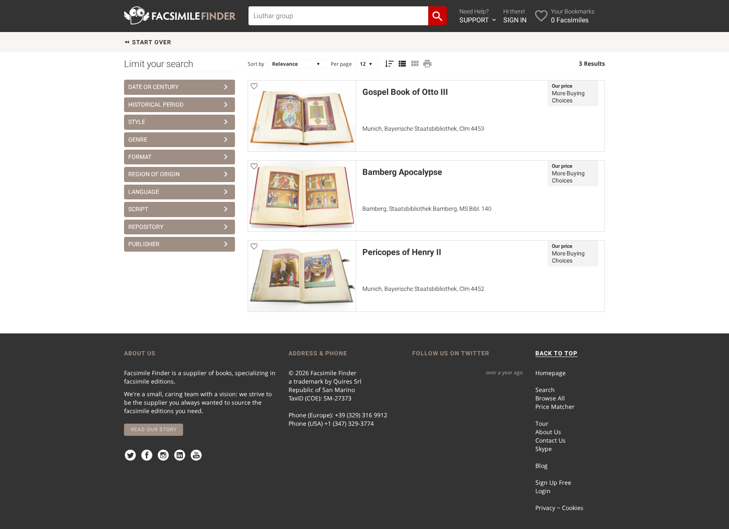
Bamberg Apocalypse (402, 172)
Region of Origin (154, 174)
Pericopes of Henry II (401, 252)
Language (143, 191)
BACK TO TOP (556, 353)
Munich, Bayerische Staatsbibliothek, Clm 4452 (423, 288)
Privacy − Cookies (559, 508)
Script (138, 209)
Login (543, 491)
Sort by (256, 63)
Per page (341, 63)
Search (545, 390)
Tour (541, 423)
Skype (543, 449)
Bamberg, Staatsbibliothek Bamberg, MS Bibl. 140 (426, 208)
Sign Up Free (553, 482)
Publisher (143, 244)
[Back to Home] (180, 15)
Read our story (154, 429)
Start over (150, 42)
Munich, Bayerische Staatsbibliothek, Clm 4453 (423, 128)
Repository (145, 226)
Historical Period (156, 104)
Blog (541, 466)
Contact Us (550, 440)
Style (136, 121)
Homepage (550, 373)
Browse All (550, 398)
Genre (137, 139)
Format (139, 156)
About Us (548, 432)
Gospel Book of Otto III (405, 92)
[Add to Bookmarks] (254, 87)
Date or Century (153, 86)
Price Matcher (555, 407)
